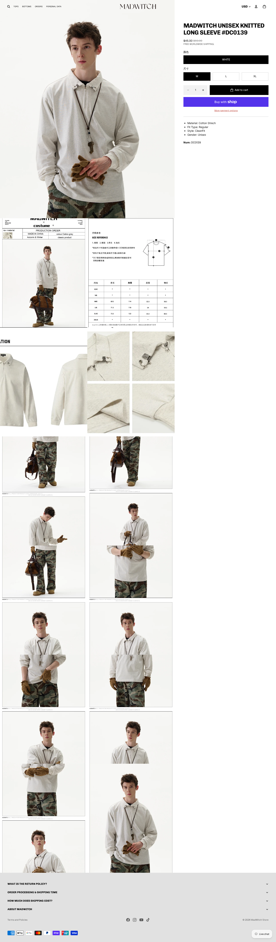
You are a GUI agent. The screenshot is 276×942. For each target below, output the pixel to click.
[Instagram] (134, 920)
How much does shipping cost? (30, 900)
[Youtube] (141, 920)
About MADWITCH (20, 909)
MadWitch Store (259, 919)
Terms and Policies (17, 919)
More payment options (226, 110)
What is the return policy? (27, 884)
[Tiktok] (148, 920)
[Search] (9, 6)
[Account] (256, 6)
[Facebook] (128, 920)
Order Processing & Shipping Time (32, 892)
